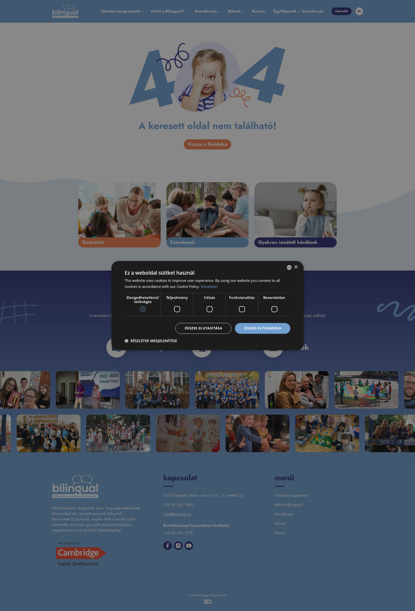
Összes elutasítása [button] (203, 328)
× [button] (296, 267)
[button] (151, 341)
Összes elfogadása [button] (262, 328)
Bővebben (209, 286)
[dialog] (207, 305)
